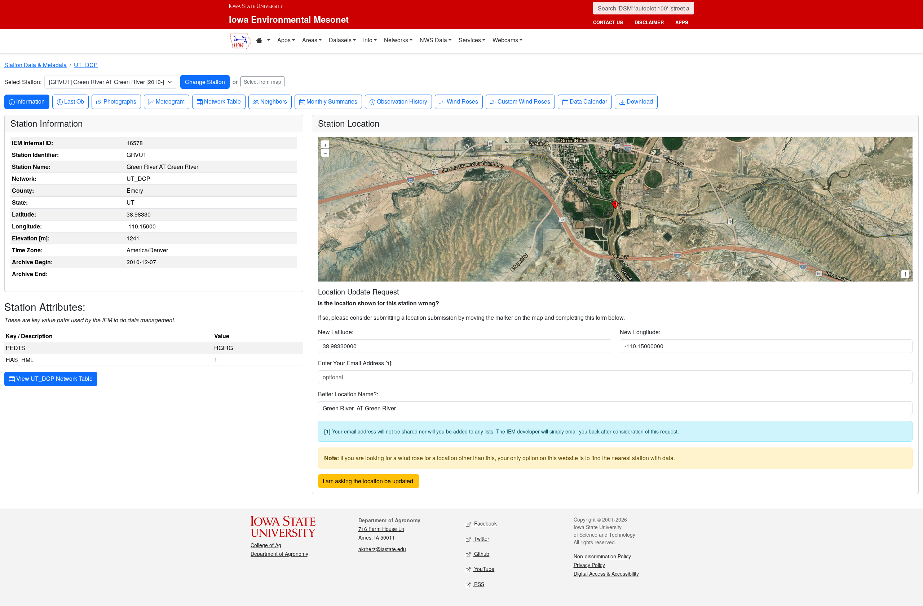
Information (30, 101)
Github (481, 553)
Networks (396, 40)
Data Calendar (588, 101)
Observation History (401, 101)
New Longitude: (640, 332)
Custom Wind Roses (523, 101)
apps (681, 22)
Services (470, 40)
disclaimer (649, 22)
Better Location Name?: (348, 394)
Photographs (119, 101)
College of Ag (266, 545)
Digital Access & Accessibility (606, 573)
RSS (478, 584)
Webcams (505, 40)
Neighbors (273, 101)
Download (639, 101)
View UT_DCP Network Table (54, 378)
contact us (608, 22)
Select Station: (22, 82)
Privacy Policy (589, 564)
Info (367, 40)
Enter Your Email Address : (355, 363)
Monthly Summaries (331, 101)
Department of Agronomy (279, 553)
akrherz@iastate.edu (382, 549)
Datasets (340, 40)
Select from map (262, 81)
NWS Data (433, 40)
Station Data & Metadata (35, 65)
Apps (284, 40)
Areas (309, 40)
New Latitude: (335, 332)
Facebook (485, 523)
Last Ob (74, 101)
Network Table (222, 101)
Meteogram (170, 101)
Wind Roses (462, 101)
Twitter (481, 538)
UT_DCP (86, 65)
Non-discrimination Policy (602, 556)
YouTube (483, 568)
